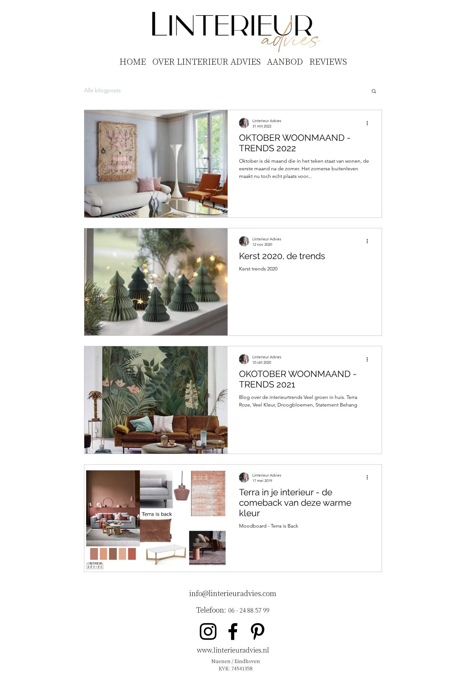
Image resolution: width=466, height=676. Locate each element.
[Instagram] (208, 631)
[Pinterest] (257, 631)
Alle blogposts (102, 90)
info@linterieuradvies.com (232, 593)
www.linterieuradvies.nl (233, 649)
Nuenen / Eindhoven (235, 661)
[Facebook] (233, 631)
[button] (374, 91)
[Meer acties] (369, 123)
